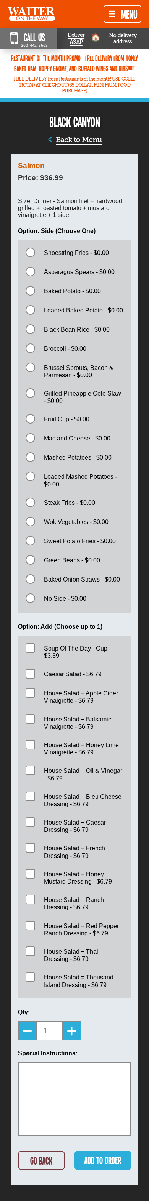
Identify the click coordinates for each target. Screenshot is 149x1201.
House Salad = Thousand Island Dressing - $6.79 (78, 981)
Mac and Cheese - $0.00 (77, 438)
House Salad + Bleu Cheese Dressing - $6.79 (82, 800)
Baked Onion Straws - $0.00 (82, 579)
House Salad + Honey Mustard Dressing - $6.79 (78, 878)
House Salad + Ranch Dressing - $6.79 (74, 903)
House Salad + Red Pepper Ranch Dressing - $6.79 (81, 929)
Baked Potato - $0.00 (72, 291)
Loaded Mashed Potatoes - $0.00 (80, 480)
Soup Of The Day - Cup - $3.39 (77, 652)
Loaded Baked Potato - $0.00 (83, 310)
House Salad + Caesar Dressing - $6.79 (75, 826)
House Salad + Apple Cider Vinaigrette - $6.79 (81, 697)
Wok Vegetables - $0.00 (76, 522)
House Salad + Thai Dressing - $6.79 (71, 955)
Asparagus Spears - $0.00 (79, 272)
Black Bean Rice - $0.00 (77, 329)
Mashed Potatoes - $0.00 (78, 457)
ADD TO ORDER (102, 1160)
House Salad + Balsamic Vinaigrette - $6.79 (77, 723)
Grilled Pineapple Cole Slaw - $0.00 (82, 397)
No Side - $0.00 (65, 598)
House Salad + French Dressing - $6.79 (74, 852)
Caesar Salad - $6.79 (73, 674)
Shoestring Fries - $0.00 (76, 253)
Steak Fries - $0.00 (69, 502)
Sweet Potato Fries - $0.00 (80, 541)
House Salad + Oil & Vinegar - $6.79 (83, 774)
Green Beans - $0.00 (72, 560)
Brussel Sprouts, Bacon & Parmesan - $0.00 (78, 371)
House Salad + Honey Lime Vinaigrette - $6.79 (81, 749)
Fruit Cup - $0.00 (66, 419)
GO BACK (41, 1160)
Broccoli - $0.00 (65, 348)
